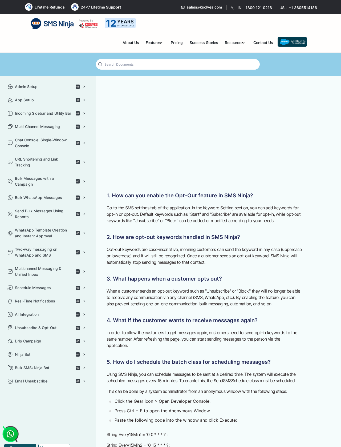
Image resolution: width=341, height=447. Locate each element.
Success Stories (214, 42)
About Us (149, 42)
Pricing (190, 42)
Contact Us (268, 42)
